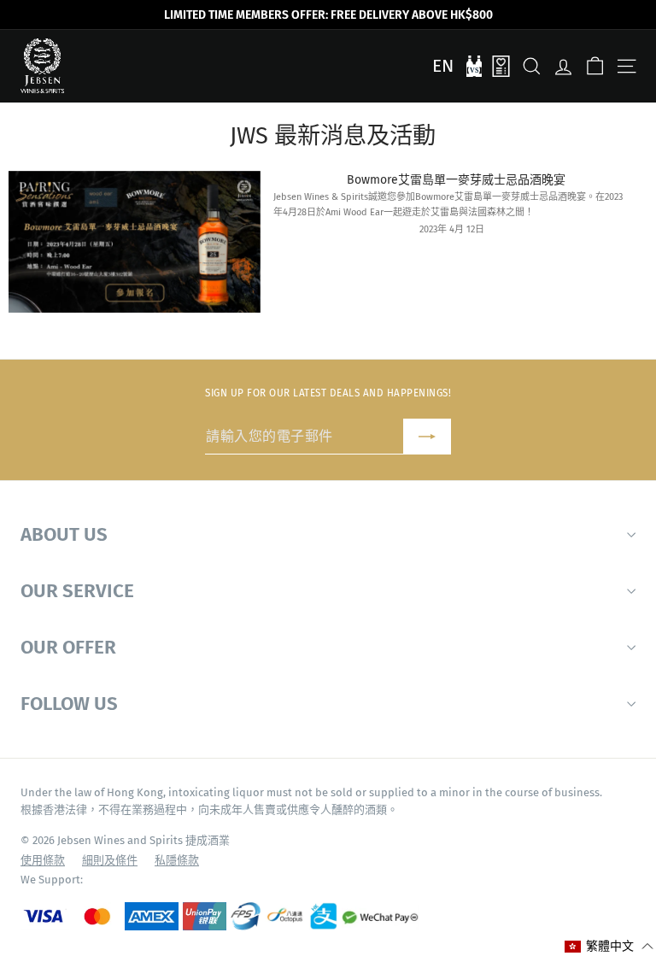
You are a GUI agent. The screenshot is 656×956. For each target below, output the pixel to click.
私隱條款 (177, 859)
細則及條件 (110, 859)
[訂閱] (427, 437)
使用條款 (42, 859)
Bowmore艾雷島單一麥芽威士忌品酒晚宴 (456, 180)
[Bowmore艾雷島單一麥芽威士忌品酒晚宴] (135, 242)
